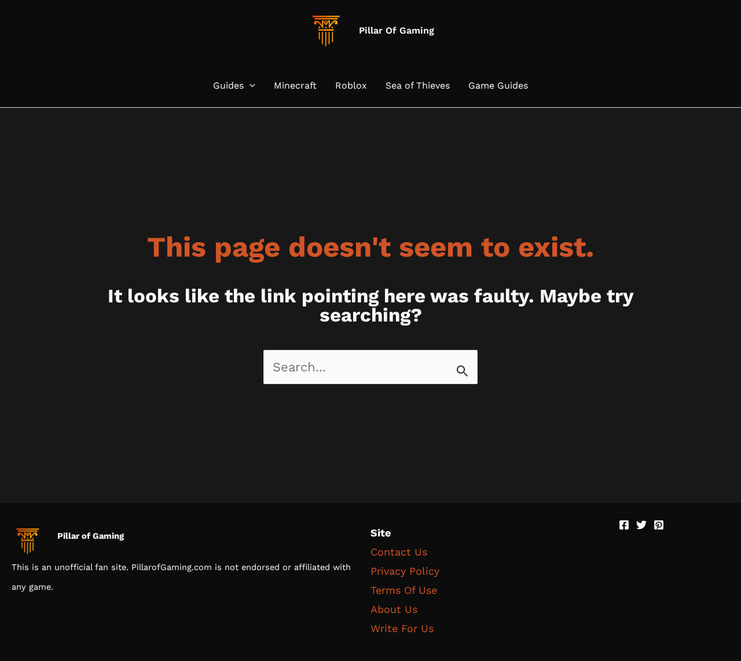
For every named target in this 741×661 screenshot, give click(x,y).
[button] (249, 85)
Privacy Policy (404, 571)
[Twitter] (641, 525)
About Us (393, 609)
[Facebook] (624, 525)
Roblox (351, 85)
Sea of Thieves (418, 85)
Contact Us (398, 552)
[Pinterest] (659, 525)
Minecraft (295, 85)
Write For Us (402, 628)
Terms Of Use (403, 590)
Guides (228, 85)
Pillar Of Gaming (396, 30)
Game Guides (498, 85)
